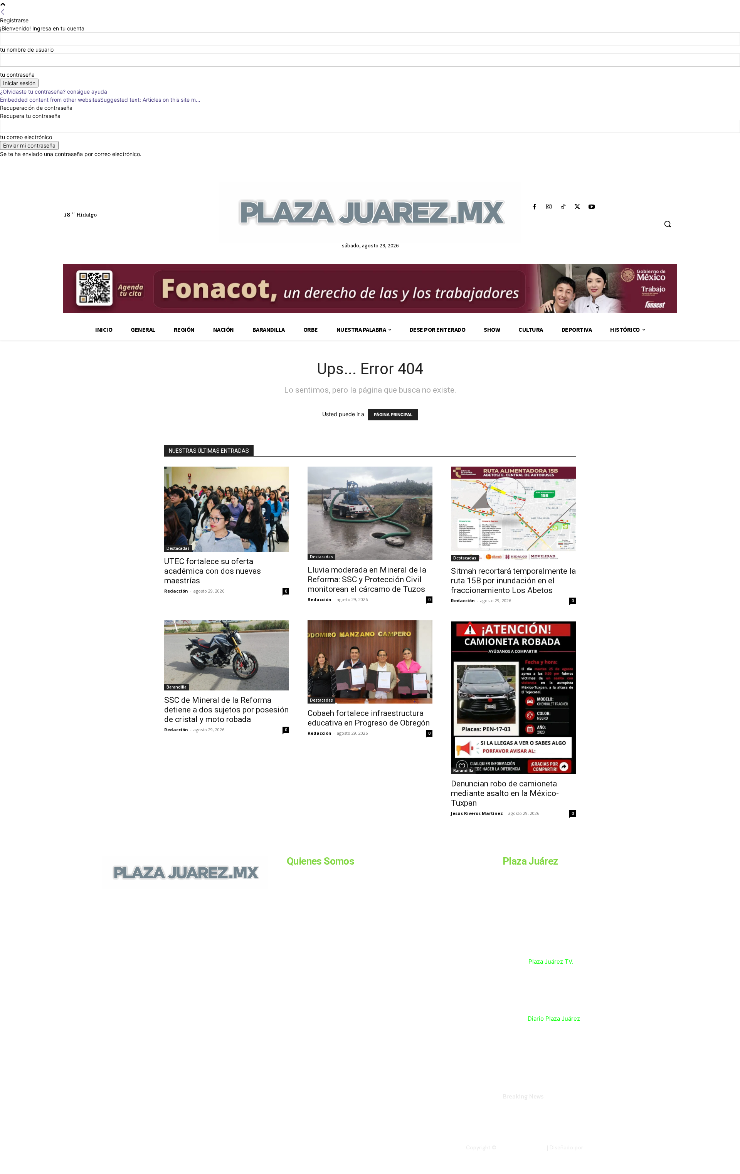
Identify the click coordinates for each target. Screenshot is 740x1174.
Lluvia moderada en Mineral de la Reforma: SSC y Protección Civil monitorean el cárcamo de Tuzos (367, 579)
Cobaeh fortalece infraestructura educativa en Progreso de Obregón (369, 718)
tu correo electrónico (26, 137)
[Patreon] (143, 942)
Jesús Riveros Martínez (477, 813)
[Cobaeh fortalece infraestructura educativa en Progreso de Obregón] (370, 662)
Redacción (176, 591)
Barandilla (176, 687)
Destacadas (178, 548)
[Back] (2, 12)
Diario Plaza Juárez (554, 1018)
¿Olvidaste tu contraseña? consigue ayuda (53, 91)
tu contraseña (17, 74)
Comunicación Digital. (611, 1147)
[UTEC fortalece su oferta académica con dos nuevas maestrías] (226, 509)
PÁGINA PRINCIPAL (393, 414)
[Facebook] (534, 207)
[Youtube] (592, 207)
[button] (667, 224)
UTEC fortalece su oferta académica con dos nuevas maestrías (212, 571)
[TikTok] (563, 207)
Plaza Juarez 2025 (521, 1147)
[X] (577, 207)
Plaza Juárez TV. (551, 961)
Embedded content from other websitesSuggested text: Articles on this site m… (100, 99)
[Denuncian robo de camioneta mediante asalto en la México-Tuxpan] (513, 697)
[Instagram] (548, 207)
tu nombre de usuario (27, 49)
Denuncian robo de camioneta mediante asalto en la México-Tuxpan (505, 793)
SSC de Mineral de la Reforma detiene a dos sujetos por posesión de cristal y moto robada (226, 709)
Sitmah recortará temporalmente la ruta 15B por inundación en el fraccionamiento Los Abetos (513, 580)
